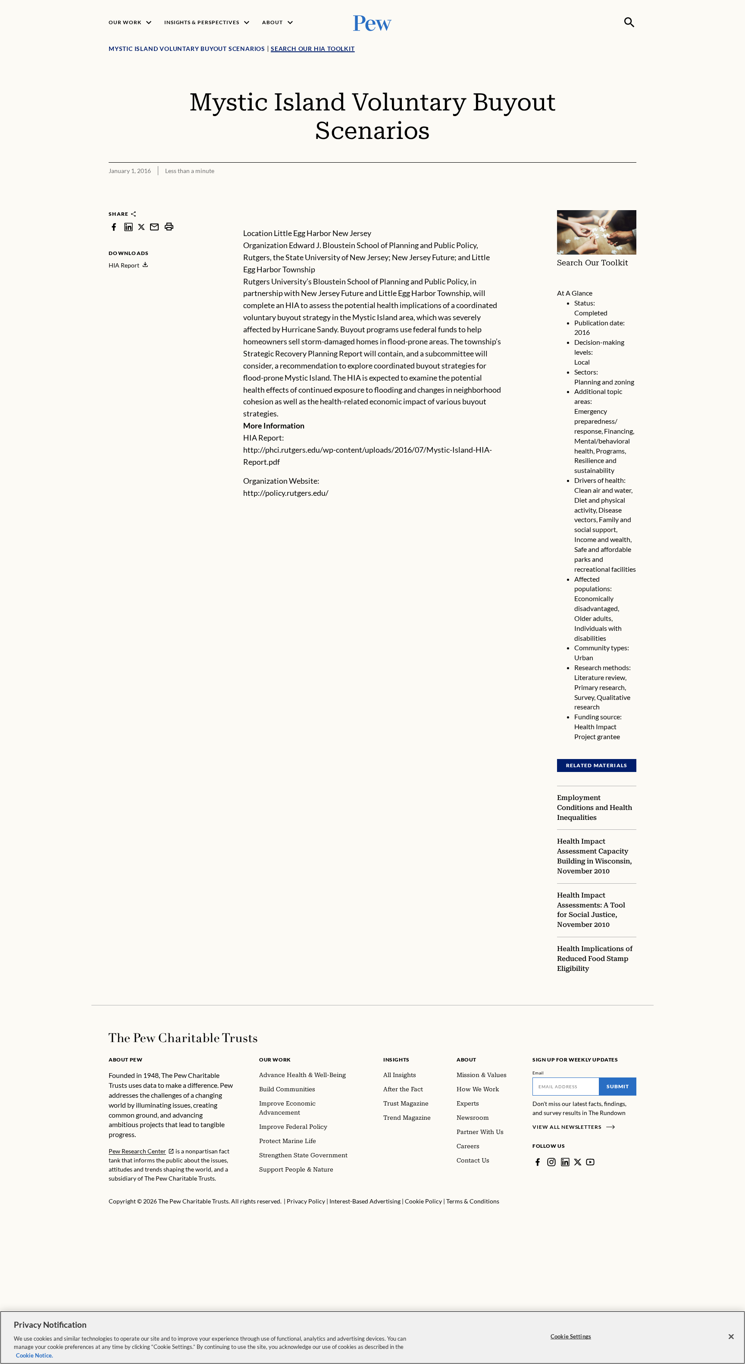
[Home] (183, 1038)
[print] (169, 226)
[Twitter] (578, 1162)
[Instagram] (551, 1162)
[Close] (731, 1336)
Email (538, 1073)
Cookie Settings (571, 1336)
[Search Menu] (629, 22)
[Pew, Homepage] (372, 22)
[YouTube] (590, 1162)
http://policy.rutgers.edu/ (286, 493)
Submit (618, 1086)
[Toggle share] (609, 204)
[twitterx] (141, 226)
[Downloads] (630, 204)
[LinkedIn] (565, 1162)
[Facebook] (537, 1162)
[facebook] (114, 226)
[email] (154, 226)
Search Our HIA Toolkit (313, 48)
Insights (396, 1059)
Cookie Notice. (34, 1354)
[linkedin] (128, 226)
